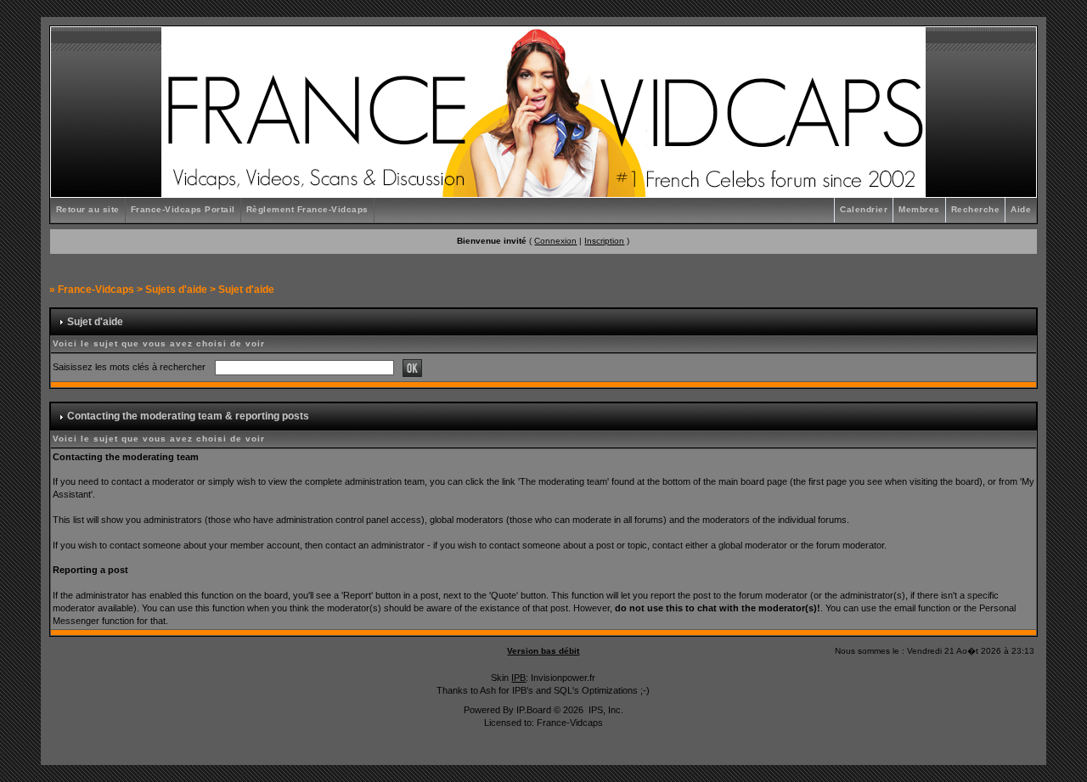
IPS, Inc (605, 710)
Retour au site (88, 209)
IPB (518, 677)
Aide (1021, 209)
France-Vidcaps (96, 289)
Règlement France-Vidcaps (307, 209)
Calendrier (863, 209)
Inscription (604, 240)
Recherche (975, 209)
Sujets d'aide (176, 289)
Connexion (555, 240)
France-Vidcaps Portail (183, 209)
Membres (919, 209)
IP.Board (533, 710)
